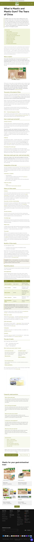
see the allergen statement (16, 185)
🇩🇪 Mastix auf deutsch (27, 513)
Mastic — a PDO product (11, 439)
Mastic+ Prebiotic (8, 287)
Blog (10, 516)
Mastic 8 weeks (5, 482)
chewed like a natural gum (23, 316)
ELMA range (13, 325)
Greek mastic (19, 323)
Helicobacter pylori (15, 257)
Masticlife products (10, 40)
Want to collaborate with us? (20, 524)
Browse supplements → (9, 364)
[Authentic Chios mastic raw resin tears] (17, 391)
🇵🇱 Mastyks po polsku (27, 516)
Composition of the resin (11, 36)
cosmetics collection (18, 336)
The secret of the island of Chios (12, 32)
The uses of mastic (10, 42)
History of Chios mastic (11, 38)
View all (17, 506)
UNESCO (6, 236)
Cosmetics (3, 520)
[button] (2, 4)
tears (10, 143)
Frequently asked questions (11, 43)
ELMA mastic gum (5, 518)
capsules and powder (18, 89)
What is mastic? (9, 31)
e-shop (22, 319)
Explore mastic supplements (11, 454)
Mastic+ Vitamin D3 (8, 297)
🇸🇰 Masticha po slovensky (27, 519)
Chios (18, 95)
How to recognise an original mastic (13, 444)
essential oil (25, 176)
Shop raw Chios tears (24, 454)
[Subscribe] (17, 530)
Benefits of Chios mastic (11, 39)
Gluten (7, 184)
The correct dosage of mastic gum (13, 443)
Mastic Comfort (7, 292)
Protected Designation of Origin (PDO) (21, 115)
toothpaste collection (7, 331)
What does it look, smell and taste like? (13, 35)
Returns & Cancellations (19, 517)
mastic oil (10, 335)
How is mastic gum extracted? (12, 34)
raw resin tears (11, 316)
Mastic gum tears (4, 516)
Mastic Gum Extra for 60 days (22, 482)
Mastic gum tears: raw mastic (12, 440)
